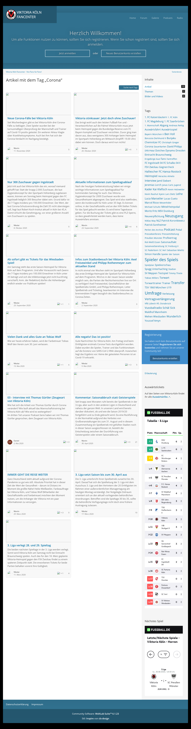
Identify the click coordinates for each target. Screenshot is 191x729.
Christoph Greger (170, 142)
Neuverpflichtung (154, 216)
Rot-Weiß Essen (152, 242)
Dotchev (160, 150)
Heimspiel (151, 176)
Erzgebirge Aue (152, 159)
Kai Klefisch (160, 189)
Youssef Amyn (153, 320)
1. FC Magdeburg (154, 121)
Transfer (178, 282)
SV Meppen (151, 273)
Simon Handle (153, 254)
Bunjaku (171, 138)
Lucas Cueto (171, 198)
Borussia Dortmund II (155, 138)
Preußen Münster (153, 238)
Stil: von (95, 718)
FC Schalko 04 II (171, 162)
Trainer (166, 283)
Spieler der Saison (170, 254)
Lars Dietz (170, 194)
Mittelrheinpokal (170, 206)
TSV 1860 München (155, 287)
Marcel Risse (152, 202)
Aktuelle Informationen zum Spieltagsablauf (103, 182)
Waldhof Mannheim (156, 312)
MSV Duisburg (166, 211)
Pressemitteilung (170, 234)
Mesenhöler (165, 202)
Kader (148, 189)
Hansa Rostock (171, 171)
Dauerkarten (160, 146)
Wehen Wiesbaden (155, 316)
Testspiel (163, 273)
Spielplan (149, 265)
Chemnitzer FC (153, 142)
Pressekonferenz (153, 234)
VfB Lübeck (150, 303)
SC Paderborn (151, 250)
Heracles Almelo (166, 176)
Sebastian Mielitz (175, 250)
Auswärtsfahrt (153, 129)
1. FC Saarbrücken (174, 121)
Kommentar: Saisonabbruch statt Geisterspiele (105, 397)
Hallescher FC (153, 171)
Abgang (164, 125)
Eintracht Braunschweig (158, 154)
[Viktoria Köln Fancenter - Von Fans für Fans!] (30, 14)
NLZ (158, 220)
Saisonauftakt (168, 242)
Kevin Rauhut (151, 194)
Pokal (179, 229)
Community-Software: (95, 713)
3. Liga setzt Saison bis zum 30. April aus (101, 474)
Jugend (177, 185)
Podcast (169, 229)
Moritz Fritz (151, 211)
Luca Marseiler (154, 198)
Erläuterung (151, 373)
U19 (169, 287)
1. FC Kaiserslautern (156, 117)
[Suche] (181, 9)
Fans (163, 158)
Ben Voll (169, 134)
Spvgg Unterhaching (156, 269)
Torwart (164, 277)
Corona (149, 146)
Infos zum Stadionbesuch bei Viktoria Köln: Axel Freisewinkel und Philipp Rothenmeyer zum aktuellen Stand (106, 263)
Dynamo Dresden (175, 150)
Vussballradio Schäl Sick (160, 307)
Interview (150, 180)
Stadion (172, 269)
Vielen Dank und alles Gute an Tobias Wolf (34, 337)
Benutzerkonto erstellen (165, 358)
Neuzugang (174, 215)
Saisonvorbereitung (154, 246)
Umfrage (153, 293)
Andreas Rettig (176, 125)
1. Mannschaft (152, 125)
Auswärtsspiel (169, 129)
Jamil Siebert (164, 180)
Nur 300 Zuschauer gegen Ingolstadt (30, 182)
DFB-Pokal (150, 150)
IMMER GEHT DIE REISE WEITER (27, 474)
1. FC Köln (173, 117)
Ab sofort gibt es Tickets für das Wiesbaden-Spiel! (35, 261)
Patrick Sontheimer (155, 224)
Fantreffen (172, 159)
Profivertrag (170, 238)
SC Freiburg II (171, 246)
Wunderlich (174, 316)
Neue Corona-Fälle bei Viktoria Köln (30, 118)
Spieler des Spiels (161, 259)
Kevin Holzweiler (176, 189)
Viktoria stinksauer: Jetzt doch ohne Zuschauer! (105, 118)
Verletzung (168, 293)
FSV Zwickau (151, 167)
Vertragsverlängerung (160, 299)
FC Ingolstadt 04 (154, 162)
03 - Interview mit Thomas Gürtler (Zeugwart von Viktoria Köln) (36, 399)
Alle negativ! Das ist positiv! (93, 337)
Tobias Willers (152, 277)
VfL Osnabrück (163, 303)
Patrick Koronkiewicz (173, 220)
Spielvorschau (163, 265)
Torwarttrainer (153, 283)
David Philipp (174, 146)
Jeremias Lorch (153, 185)
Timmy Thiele (175, 273)
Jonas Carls (167, 185)
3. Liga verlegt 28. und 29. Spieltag (29, 545)
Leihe (179, 194)
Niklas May (150, 220)
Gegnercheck (166, 167)
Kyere (162, 194)
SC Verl (162, 250)
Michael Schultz (153, 206)
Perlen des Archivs (154, 229)
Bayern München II (154, 134)
